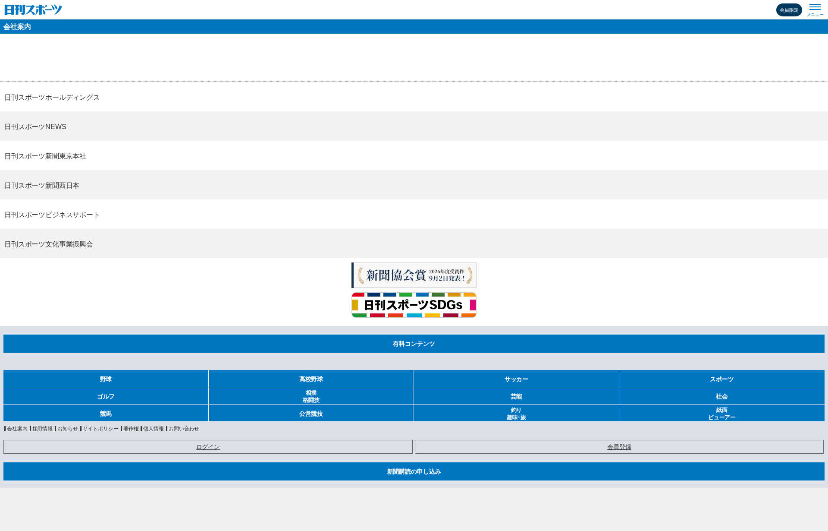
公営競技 (311, 413)
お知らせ (67, 428)
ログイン (208, 446)
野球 (106, 379)
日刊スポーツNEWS (35, 126)
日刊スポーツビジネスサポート (52, 214)
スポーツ (722, 379)
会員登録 (619, 446)
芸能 (517, 396)
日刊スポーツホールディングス (52, 97)
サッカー (516, 379)
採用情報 (42, 428)
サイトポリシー (101, 428)
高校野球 (311, 379)
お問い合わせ (184, 428)
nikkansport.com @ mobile (33, 9)
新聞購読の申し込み (414, 471)
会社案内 (17, 26)
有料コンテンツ (414, 343)
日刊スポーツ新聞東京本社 (45, 156)
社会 (722, 396)
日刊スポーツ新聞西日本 (41, 185)
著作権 (131, 428)
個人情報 (153, 428)
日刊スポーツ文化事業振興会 (48, 244)
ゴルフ (106, 396)
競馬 (106, 413)
